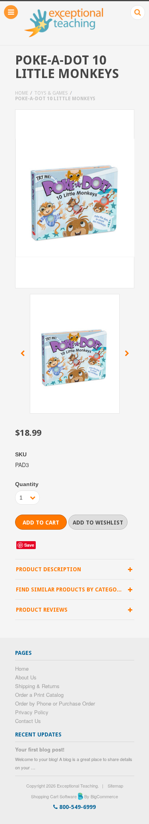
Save (29, 545)
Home (21, 93)
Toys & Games (51, 93)
